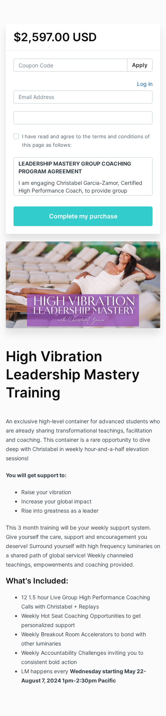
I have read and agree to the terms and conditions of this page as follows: (86, 140)
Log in (144, 83)
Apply (139, 65)
